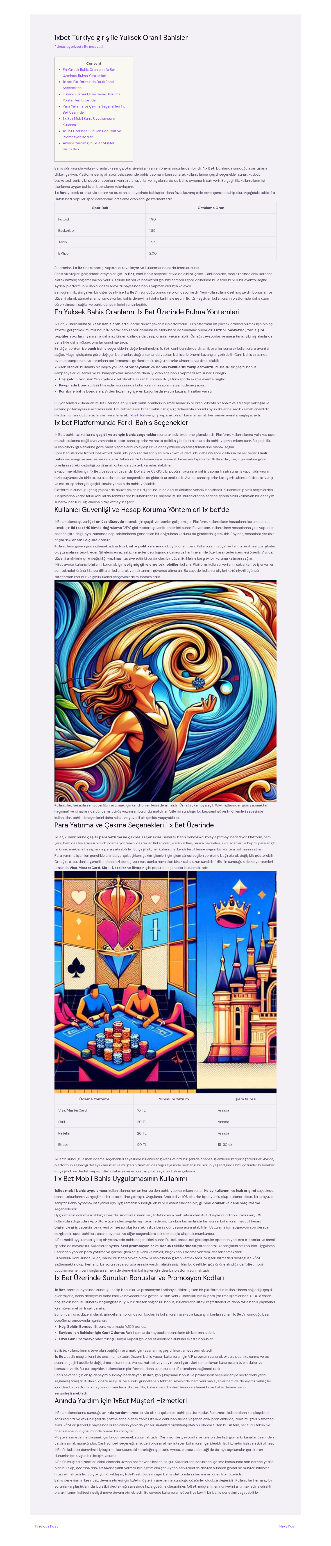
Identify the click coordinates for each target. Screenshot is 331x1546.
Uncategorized (69, 46)
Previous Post (44, 1526)
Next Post (289, 1526)
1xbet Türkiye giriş (143, 415)
